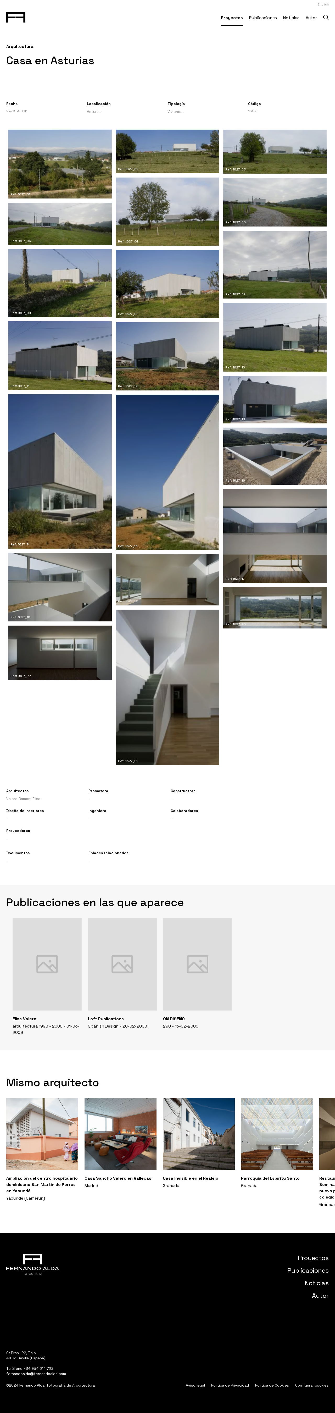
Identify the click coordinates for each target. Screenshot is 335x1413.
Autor (311, 17)
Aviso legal (195, 1385)
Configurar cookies (312, 1385)
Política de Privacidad (230, 1385)
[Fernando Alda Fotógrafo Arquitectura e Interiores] (15, 16)
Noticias (291, 17)
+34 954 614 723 (38, 1368)
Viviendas (176, 111)
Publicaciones (263, 17)
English (323, 4)
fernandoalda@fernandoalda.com (36, 1373)
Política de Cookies (272, 1385)
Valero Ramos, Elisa (23, 798)
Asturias (94, 111)
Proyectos (232, 17)
